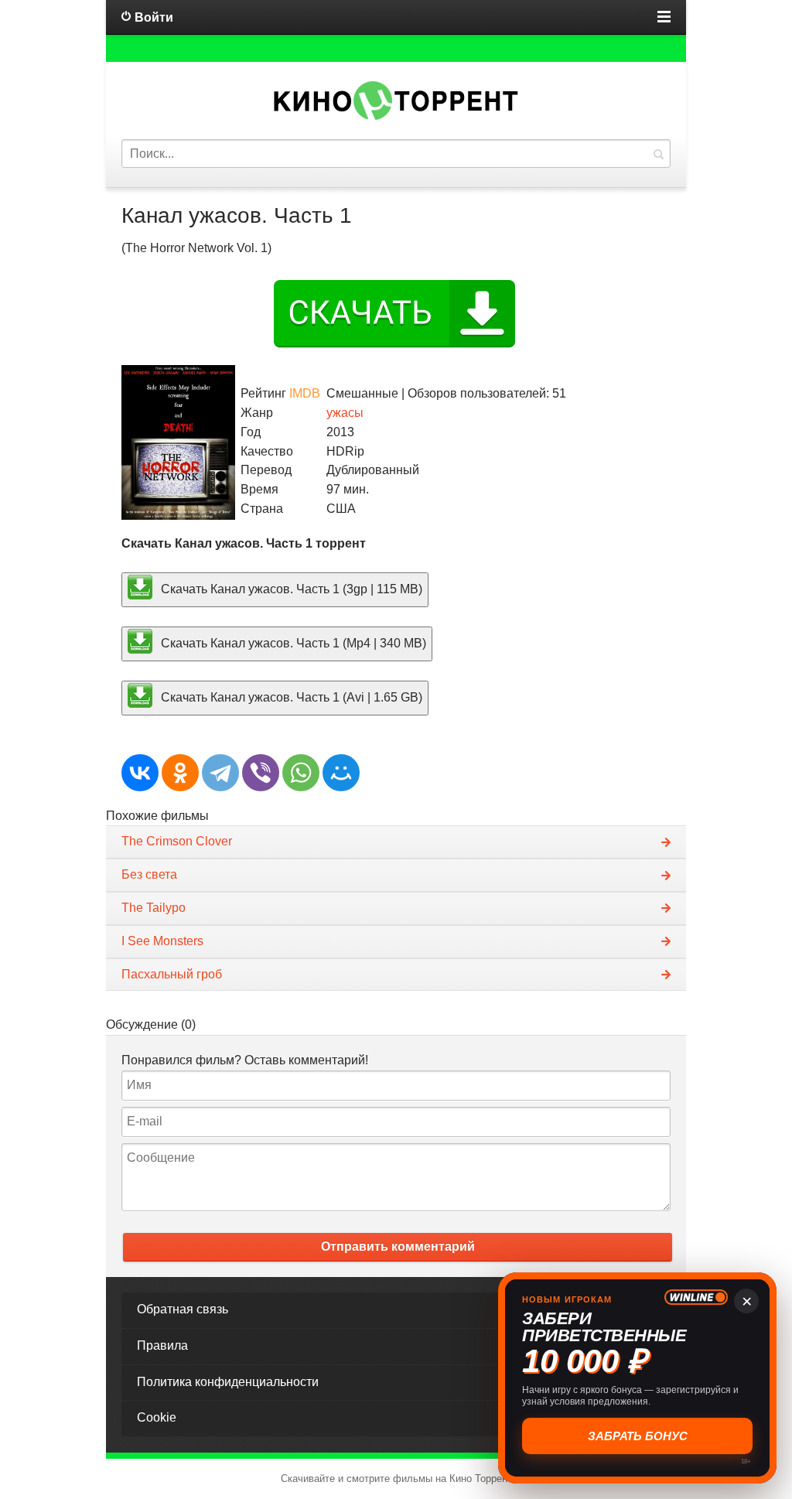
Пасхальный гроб (171, 974)
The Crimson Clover (176, 841)
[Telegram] (220, 772)
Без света (149, 874)
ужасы (345, 412)
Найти (658, 153)
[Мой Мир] (341, 772)
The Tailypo (153, 907)
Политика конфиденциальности (228, 1381)
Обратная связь (182, 1309)
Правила (162, 1345)
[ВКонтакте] (140, 772)
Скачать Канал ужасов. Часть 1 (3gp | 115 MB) (290, 589)
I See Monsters (162, 941)
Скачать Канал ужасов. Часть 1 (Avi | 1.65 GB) (290, 697)
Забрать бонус (638, 1436)
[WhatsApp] (300, 772)
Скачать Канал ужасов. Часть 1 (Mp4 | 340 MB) (292, 643)
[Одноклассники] (180, 772)
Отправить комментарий (398, 1246)
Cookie (156, 1417)
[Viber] (260, 772)
